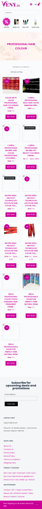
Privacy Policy (9, 452)
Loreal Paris (26, 490)
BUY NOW (11, 117)
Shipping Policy (10, 463)
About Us (7, 446)
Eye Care (7, 476)
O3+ (13, 490)
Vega (18, 490)
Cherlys (7, 490)
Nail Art (32, 479)
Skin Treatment (19, 473)
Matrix (13, 496)
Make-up (23, 479)
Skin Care (7, 473)
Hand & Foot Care (11, 479)
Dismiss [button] (37, 504)
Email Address (10, 394)
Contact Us (8, 449)
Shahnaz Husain (20, 493)
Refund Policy (9, 456)
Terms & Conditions (12, 459)
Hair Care (31, 473)
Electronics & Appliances (23, 476)
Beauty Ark (8, 493)
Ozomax (20, 496)
